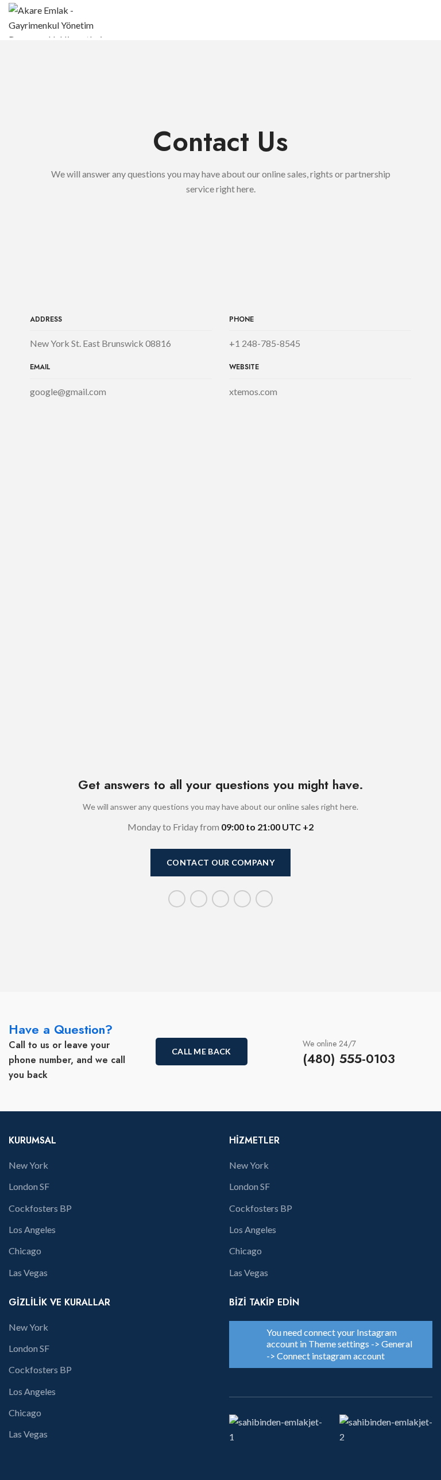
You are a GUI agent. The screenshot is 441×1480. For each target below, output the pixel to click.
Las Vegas (28, 1272)
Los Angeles (32, 1229)
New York (28, 1165)
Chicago (25, 1250)
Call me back (201, 1051)
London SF (29, 1186)
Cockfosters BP (40, 1208)
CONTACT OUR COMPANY (220, 862)
